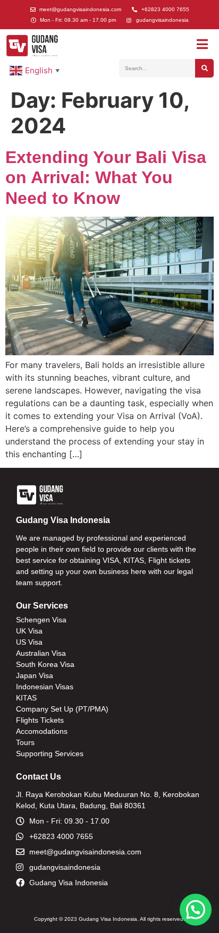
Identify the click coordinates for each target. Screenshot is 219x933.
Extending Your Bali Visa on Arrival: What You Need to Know (105, 178)
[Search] (204, 68)
